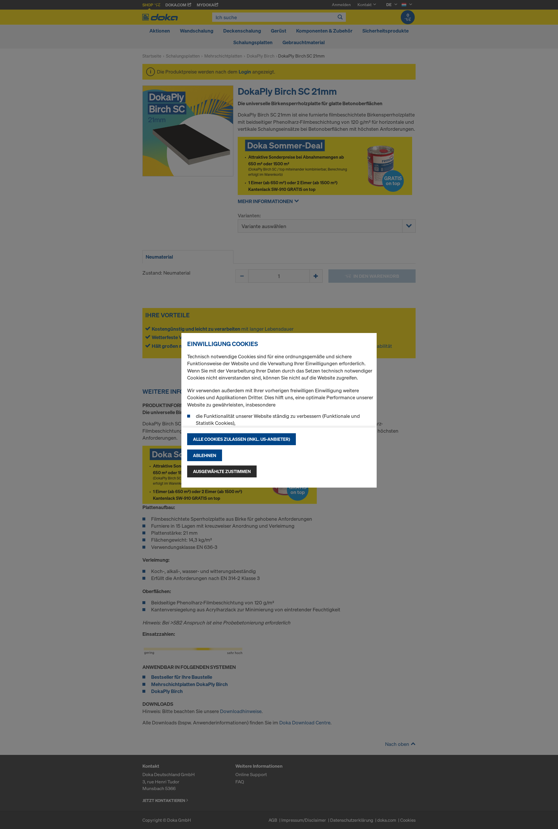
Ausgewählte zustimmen (222, 471)
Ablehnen (204, 455)
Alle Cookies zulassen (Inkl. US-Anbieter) (241, 439)
